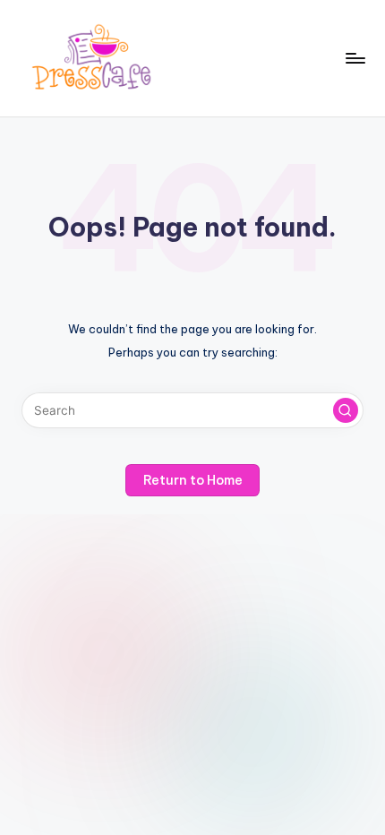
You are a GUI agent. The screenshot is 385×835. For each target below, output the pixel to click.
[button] (345, 410)
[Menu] (355, 58)
